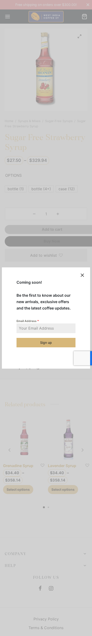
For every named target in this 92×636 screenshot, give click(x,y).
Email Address (28, 321)
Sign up (46, 342)
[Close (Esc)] (82, 275)
